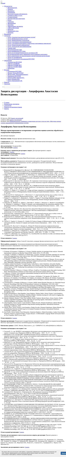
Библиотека (11, 68)
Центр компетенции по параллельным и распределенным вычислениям (29, 56)
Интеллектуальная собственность (17, 14)
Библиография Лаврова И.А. (16, 77)
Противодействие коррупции (16, 18)
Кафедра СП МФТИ (13, 63)
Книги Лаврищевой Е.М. (15, 80)
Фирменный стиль (13, 31)
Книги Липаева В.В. (14, 79)
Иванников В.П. (12, 7)
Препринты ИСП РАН (14, 76)
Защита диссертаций (17, 118)
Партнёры (10, 25)
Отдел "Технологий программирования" (19, 46)
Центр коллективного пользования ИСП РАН (21, 59)
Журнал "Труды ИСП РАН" (16, 73)
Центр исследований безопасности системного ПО (23, 53)
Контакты (10, 32)
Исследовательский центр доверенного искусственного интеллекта (27, 54)
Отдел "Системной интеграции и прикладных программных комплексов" (29, 43)
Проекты (10, 9)
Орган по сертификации (15, 57)
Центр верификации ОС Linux (17, 51)
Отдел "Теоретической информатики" (19, 45)
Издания (6, 70)
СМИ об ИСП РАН (13, 28)
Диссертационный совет (15, 49)
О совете (6, 102)
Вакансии (10, 29)
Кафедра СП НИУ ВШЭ (15, 66)
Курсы (9, 20)
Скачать (15, 147)
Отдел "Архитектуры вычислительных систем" (21, 37)
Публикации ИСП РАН (14, 71)
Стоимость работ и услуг (15, 15)
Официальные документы (15, 26)
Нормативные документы (11, 104)
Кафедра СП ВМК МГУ (15, 65)
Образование (8, 60)
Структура (7, 35)
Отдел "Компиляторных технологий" (19, 40)
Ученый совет (12, 48)
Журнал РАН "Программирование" (18, 74)
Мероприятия (12, 23)
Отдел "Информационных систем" (18, 39)
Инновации (11, 11)
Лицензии (7, 84)
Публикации (11, 12)
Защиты (6, 108)
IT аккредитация (12, 17)
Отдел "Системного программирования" (20, 42)
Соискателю (7, 105)
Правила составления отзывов (13, 107)
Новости (6, 82)
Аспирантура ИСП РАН (15, 62)
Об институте (8, 6)
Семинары (11, 21)
